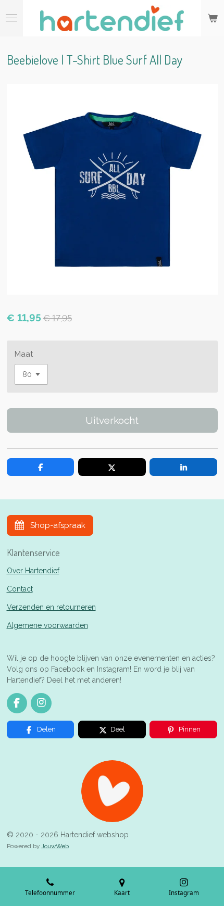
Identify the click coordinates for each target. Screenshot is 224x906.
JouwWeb (55, 846)
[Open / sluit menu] (11, 18)
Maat (24, 354)
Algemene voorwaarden (47, 625)
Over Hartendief (33, 571)
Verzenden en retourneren (51, 607)
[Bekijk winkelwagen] (212, 18)
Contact (20, 589)
